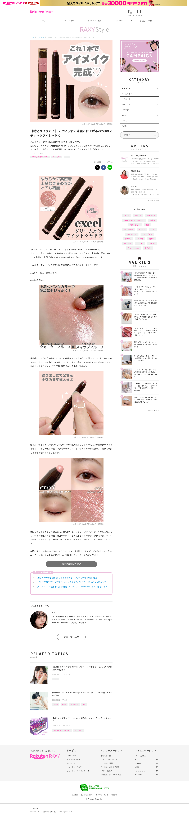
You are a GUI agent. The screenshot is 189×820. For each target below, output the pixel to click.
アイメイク (40, 153)
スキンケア (125, 88)
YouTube (138, 775)
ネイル (124, 115)
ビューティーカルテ (74, 767)
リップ (153, 229)
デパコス (140, 243)
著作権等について (102, 795)
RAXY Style (69, 21)
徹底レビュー (135, 225)
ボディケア (125, 104)
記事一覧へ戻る (71, 637)
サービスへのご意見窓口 (110, 767)
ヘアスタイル (132, 234)
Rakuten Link (140, 771)
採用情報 (114, 795)
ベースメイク (126, 93)
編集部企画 (151, 215)
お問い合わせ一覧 (49, 812)
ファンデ (152, 243)
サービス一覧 (34, 812)
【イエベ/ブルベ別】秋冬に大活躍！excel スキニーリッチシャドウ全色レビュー (72, 588)
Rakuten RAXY (41, 12)
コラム (124, 120)
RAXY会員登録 (140, 756)
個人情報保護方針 (87, 795)
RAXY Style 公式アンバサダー (40, 157)
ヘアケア (125, 110)
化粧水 (151, 239)
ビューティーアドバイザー (77, 771)
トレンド (142, 229)
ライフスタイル (133, 248)
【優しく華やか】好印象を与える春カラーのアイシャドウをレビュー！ (68, 577)
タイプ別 (148, 248)
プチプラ (128, 239)
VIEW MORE (153, 200)
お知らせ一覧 (106, 756)
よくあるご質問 (146, 21)
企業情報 (75, 795)
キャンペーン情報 (94, 21)
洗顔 (84, 704)
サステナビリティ (66, 812)
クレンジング (74, 704)
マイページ (71, 763)
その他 (124, 126)
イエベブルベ (147, 234)
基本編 (64, 704)
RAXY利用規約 (106, 771)
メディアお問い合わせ (109, 759)
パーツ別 (140, 239)
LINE (137, 767)
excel (66, 157)
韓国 (147, 225)
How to (56, 679)
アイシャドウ (57, 157)
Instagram (138, 763)
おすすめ (138, 215)
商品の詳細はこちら (71, 564)
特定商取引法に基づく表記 (111, 775)
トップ (43, 21)
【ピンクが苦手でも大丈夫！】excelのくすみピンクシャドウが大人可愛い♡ (71, 582)
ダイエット (127, 243)
